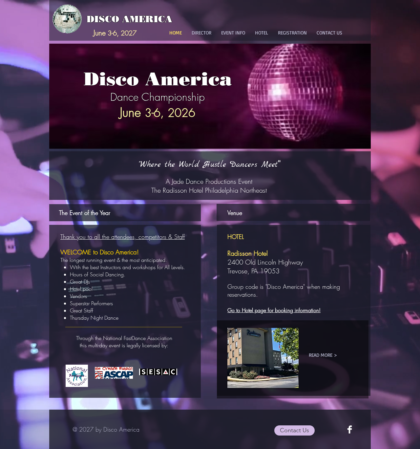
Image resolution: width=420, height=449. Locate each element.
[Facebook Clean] (350, 429)
